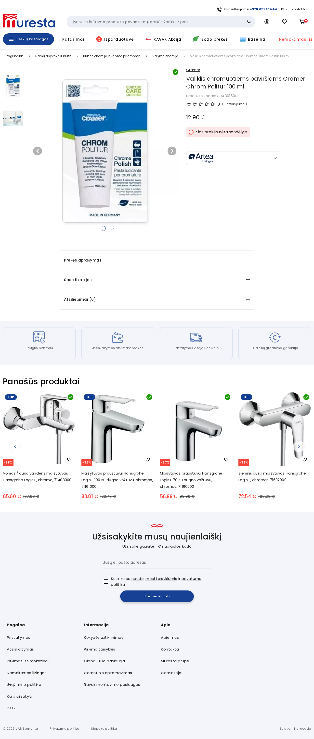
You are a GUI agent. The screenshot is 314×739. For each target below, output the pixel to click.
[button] (267, 21)
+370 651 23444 (263, 9)
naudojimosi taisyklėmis (154, 578)
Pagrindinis (15, 56)
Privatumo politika (64, 728)
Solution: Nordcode (295, 728)
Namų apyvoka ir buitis (53, 56)
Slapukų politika (104, 728)
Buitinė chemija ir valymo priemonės (112, 56)
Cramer (193, 69)
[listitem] (41, 638)
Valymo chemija (165, 56)
